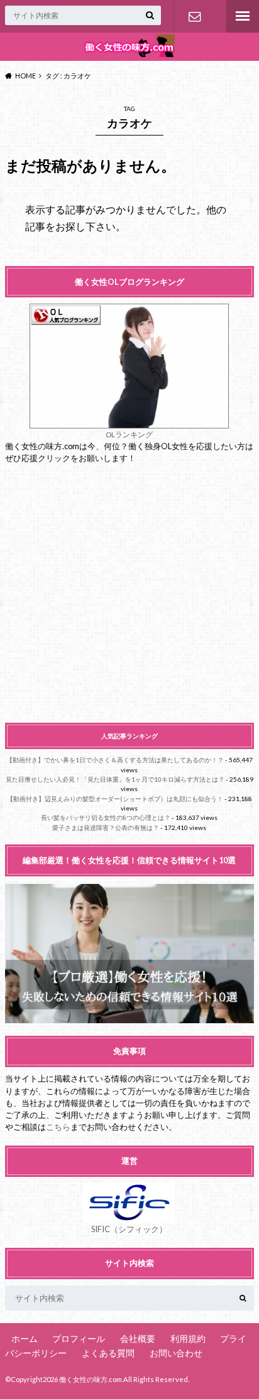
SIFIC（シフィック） (129, 1229)
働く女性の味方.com (90, 1379)
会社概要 (137, 1338)
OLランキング (129, 434)
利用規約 (188, 1338)
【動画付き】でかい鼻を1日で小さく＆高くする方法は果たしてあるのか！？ (115, 759)
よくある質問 (108, 1353)
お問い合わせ (195, 16)
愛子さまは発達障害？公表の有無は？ (105, 827)
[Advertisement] (129, 593)
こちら (58, 1127)
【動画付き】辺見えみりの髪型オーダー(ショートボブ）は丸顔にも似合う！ (115, 798)
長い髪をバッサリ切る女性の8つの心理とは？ (105, 817)
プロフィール (78, 1338)
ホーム (24, 1338)
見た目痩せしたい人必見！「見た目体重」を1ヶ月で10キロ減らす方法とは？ (115, 779)
